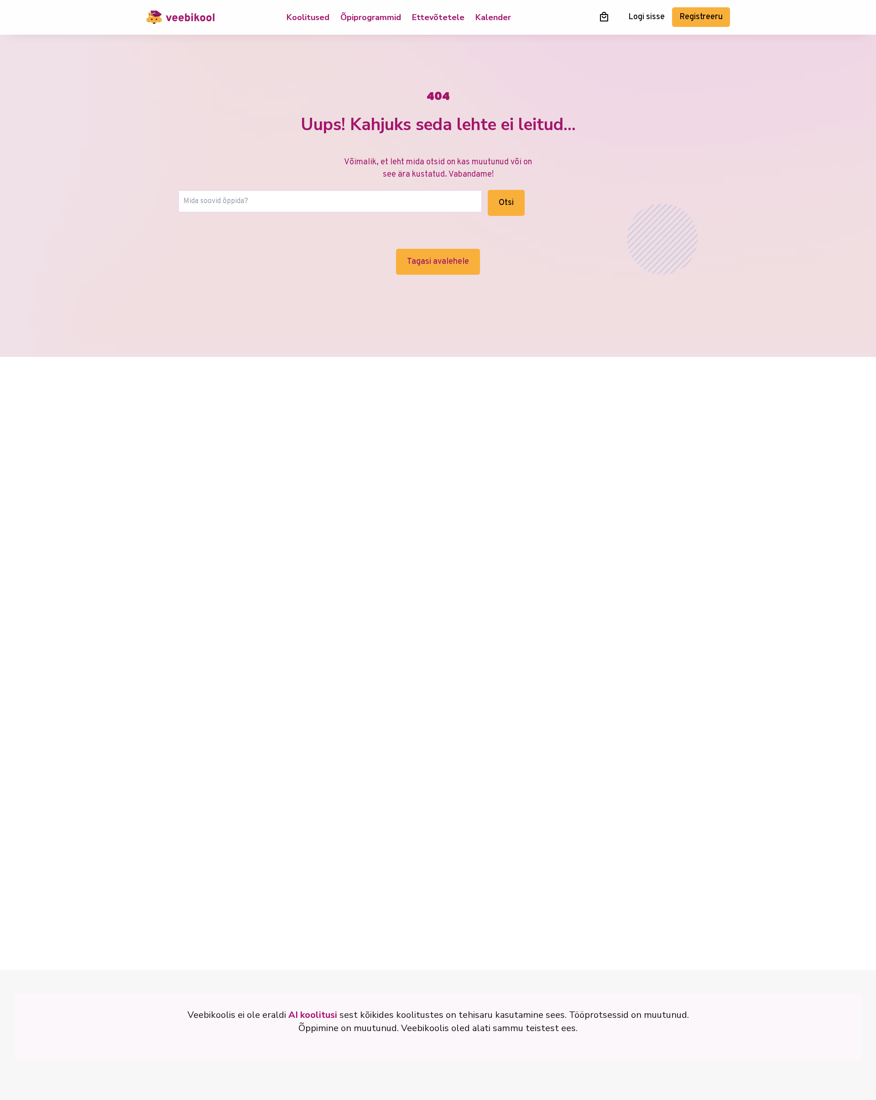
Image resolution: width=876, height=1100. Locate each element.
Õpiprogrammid (370, 17)
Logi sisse (646, 17)
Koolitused (308, 17)
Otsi (506, 203)
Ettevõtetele (438, 17)
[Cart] (604, 16)
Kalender (493, 17)
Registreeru (701, 17)
